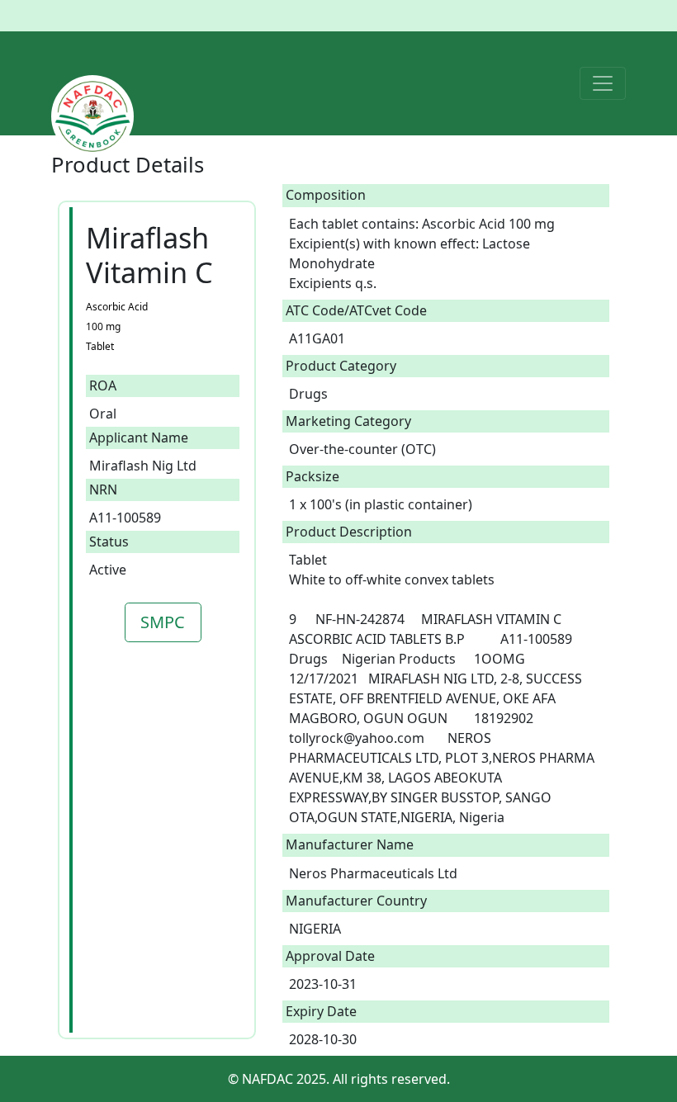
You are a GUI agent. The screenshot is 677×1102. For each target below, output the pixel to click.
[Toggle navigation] (603, 83)
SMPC (162, 622)
